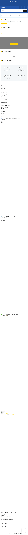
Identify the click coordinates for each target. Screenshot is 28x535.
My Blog (10, 533)
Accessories (3, 21)
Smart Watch (18, 21)
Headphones (12, 21)
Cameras (7, 21)
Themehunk (20, 533)
